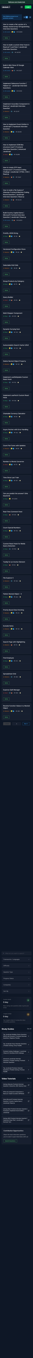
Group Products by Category (13, 281)
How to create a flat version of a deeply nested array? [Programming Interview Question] (16, 26)
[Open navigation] (21, 7)
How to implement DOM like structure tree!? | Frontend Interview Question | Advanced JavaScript (14, 148)
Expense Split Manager (11, 690)
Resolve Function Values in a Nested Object (16, 707)
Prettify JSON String (10, 233)
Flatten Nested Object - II (12, 594)
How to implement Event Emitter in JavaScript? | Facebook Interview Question (16, 126)
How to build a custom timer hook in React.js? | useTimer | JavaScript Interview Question (16, 47)
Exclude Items (8, 626)
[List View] (24, 17)
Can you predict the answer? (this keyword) (15, 495)
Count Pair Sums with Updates (14, 445)
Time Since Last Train (11, 477)
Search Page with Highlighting (14, 642)
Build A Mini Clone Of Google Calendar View (13, 66)
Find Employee (8, 658)
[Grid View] (27, 17)
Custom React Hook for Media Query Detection (14, 545)
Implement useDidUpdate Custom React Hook (15, 378)
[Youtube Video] (28, 1085)
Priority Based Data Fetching (13, 610)
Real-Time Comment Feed (12, 512)
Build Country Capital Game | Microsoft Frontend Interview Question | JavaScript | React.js (14, 215)
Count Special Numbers (11, 528)
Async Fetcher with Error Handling (15, 429)
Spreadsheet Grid (9, 674)
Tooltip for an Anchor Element (14, 562)
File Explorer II (8, 578)
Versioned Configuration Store (14, 249)
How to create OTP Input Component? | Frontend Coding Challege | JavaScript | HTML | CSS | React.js (16, 171)
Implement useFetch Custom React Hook (16, 396)
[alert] (16, 2)
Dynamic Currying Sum (11, 329)
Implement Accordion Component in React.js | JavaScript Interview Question (16, 106)
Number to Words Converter (13, 461)
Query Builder (8, 297)
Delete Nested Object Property (14, 361)
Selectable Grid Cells (10, 265)
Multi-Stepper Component (12, 313)
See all (29, 1029)
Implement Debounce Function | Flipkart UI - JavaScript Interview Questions (15, 86)
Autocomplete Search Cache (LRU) (16, 345)
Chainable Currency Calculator (14, 413)
